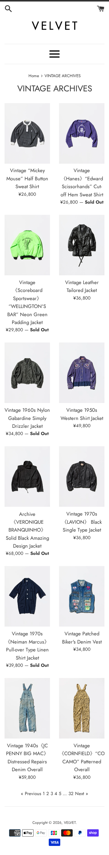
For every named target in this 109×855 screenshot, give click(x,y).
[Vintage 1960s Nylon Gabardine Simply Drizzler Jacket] (27, 372)
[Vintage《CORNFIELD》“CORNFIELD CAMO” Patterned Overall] (81, 708)
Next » (81, 793)
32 (71, 793)
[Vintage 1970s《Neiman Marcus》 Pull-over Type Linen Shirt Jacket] (27, 596)
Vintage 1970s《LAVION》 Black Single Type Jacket (82, 521)
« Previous (31, 793)
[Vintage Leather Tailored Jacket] (81, 245)
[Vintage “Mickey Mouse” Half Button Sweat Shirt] (27, 133)
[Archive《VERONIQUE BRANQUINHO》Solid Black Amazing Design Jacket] (27, 476)
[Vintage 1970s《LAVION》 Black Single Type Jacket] (81, 476)
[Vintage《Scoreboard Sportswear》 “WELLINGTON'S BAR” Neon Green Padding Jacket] (27, 245)
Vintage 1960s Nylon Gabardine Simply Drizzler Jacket (27, 418)
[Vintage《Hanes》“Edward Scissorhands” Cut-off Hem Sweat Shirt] (81, 133)
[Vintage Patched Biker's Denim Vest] (81, 596)
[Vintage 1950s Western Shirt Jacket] (81, 372)
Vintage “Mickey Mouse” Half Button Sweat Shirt (27, 178)
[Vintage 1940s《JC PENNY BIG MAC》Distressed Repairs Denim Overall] (27, 708)
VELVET (70, 822)
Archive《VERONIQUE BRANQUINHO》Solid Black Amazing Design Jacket (27, 530)
